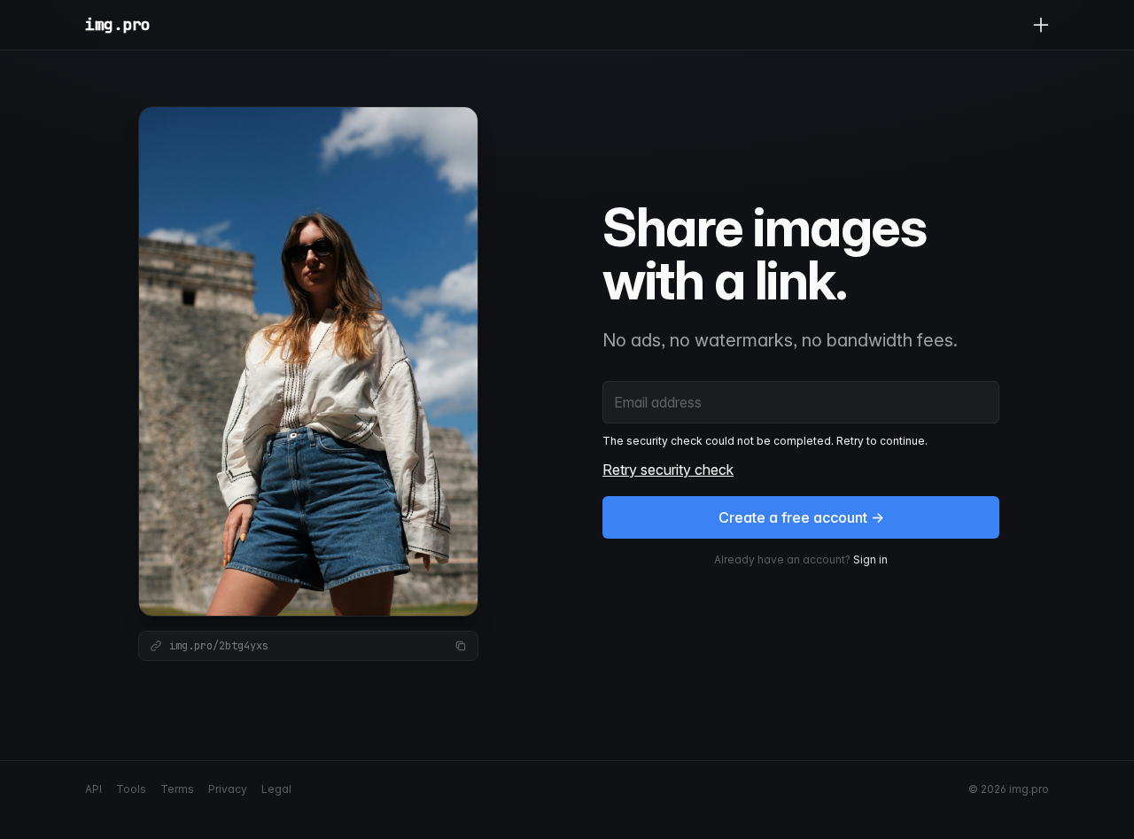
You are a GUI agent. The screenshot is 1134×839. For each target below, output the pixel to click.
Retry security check (668, 469)
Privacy (227, 789)
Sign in (870, 559)
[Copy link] (460, 646)
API (93, 789)
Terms (177, 789)
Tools (131, 789)
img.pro (118, 24)
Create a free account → (801, 517)
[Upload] (1041, 25)
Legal (276, 789)
